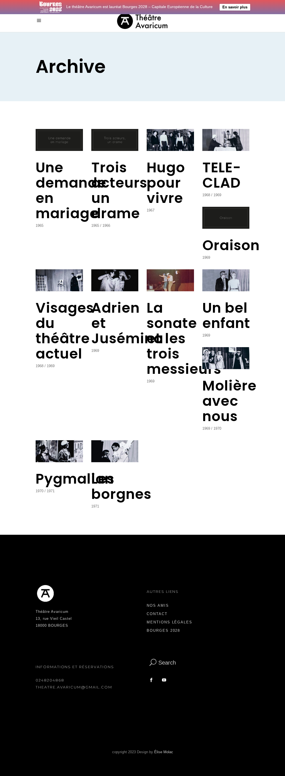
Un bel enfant (226, 315)
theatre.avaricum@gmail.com (74, 687)
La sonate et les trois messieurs (184, 338)
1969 (217, 195)
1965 (39, 225)
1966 (106, 225)
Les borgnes (121, 486)
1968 (206, 195)
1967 (150, 210)
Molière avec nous (229, 401)
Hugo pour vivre (166, 183)
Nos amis (158, 605)
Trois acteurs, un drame (121, 190)
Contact (157, 614)
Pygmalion (75, 479)
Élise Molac (163, 752)
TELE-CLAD (221, 175)
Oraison (231, 245)
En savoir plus (234, 7)
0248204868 (50, 680)
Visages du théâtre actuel (65, 331)
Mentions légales (169, 622)
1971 (51, 491)
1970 (217, 428)
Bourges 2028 (163, 630)
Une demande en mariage (71, 190)
